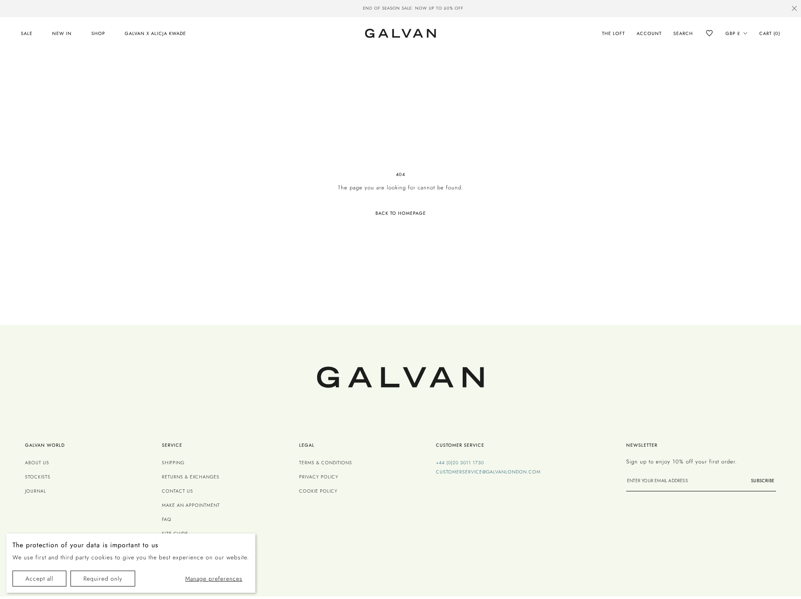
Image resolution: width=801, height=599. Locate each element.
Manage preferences (213, 578)
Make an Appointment (191, 505)
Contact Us (177, 491)
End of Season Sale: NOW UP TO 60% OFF (400, 8)
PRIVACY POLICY (318, 476)
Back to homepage (400, 213)
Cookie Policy (318, 491)
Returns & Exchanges (190, 476)
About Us (37, 462)
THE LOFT (613, 33)
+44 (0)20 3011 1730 (460, 462)
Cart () (769, 33)
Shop (98, 33)
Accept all (39, 578)
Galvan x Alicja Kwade (155, 33)
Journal (35, 491)
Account (649, 33)
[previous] (264, 9)
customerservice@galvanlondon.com (488, 471)
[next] (536, 9)
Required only (102, 578)
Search (683, 33)
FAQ (166, 519)
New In (62, 33)
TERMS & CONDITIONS (325, 462)
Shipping (173, 462)
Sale (27, 33)
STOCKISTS (37, 476)
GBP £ (732, 33)
